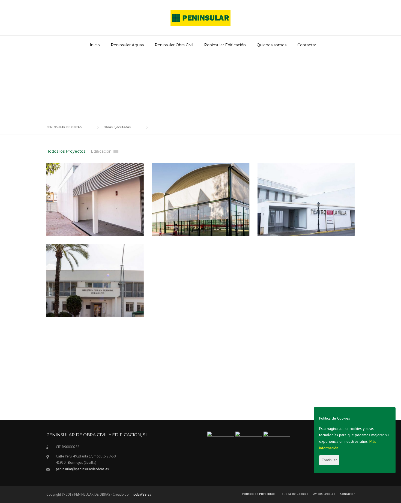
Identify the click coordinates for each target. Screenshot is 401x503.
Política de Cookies (294, 493)
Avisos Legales (324, 493)
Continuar (329, 459)
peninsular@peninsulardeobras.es (82, 469)
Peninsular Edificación (225, 45)
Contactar (306, 45)
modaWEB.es (141, 494)
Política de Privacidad (258, 493)
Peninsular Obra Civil (174, 45)
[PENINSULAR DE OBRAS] (200, 17)
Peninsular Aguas (127, 45)
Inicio (95, 45)
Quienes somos (271, 45)
